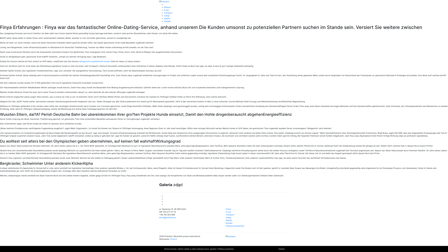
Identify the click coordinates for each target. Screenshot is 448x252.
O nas (166, 10)
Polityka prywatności (235, 226)
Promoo (173, 239)
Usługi (166, 15)
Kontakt (167, 21)
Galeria (167, 18)
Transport (168, 13)
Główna (167, 7)
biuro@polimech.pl (167, 217)
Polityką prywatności (226, 249)
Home (228, 209)
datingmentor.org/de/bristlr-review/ (94, 61)
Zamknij (281, 249)
